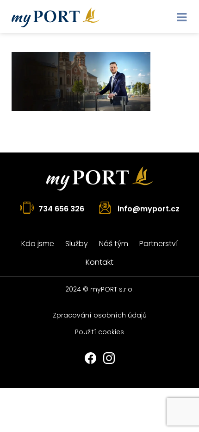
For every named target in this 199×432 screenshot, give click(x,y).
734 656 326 (61, 208)
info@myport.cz (149, 208)
